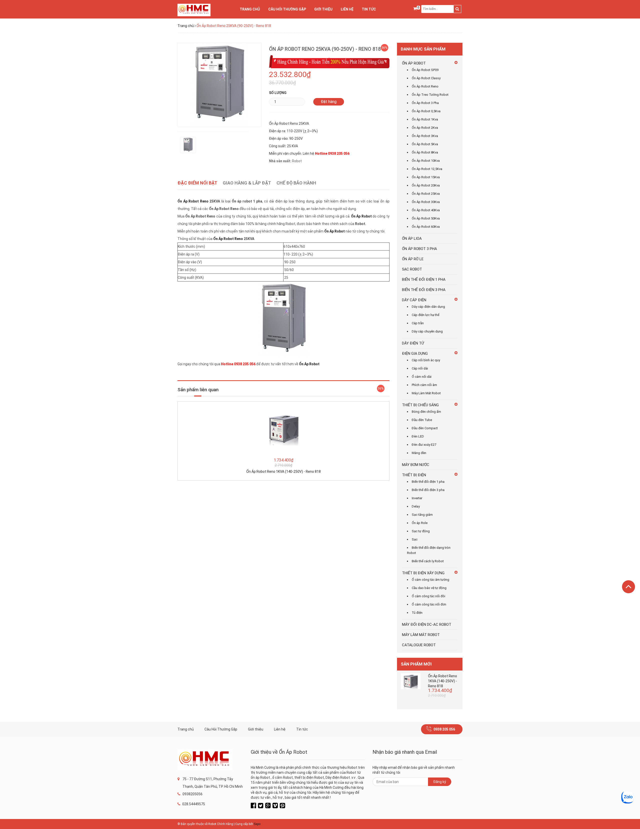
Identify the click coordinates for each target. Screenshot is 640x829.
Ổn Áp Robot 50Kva (426, 218)
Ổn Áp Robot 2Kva (425, 128)
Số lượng (277, 93)
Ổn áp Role (420, 523)
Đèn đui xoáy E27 (424, 444)
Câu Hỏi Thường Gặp (287, 9)
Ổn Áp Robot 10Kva (426, 160)
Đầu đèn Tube (422, 420)
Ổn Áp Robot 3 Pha (425, 103)
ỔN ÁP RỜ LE (413, 259)
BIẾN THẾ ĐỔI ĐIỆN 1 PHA (424, 279)
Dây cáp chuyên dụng (427, 331)
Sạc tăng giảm (422, 514)
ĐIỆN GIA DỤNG (415, 353)
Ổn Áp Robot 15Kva (426, 177)
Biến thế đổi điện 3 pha (428, 490)
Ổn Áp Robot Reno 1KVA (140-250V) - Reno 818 (283, 472)
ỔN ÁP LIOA (412, 238)
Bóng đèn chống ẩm (426, 412)
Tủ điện (417, 612)
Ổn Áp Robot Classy (426, 78)
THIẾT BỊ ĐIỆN (414, 475)
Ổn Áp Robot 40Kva (426, 210)
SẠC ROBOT (412, 269)
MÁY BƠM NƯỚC (415, 464)
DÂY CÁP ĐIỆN (414, 300)
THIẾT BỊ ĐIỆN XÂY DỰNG (423, 573)
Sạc (415, 539)
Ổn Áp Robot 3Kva (425, 136)
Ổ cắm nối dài (422, 376)
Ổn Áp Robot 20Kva (426, 185)
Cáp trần (418, 323)
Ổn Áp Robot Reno (193, 201)
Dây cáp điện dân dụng (428, 306)
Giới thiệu (323, 9)
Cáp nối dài (420, 368)
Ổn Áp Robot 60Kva (426, 226)
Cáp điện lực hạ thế (425, 315)
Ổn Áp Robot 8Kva (425, 152)
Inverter (417, 498)
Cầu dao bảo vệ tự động (429, 588)
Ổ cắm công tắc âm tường (430, 580)
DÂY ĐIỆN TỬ (413, 343)
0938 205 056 (444, 729)
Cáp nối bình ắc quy (426, 360)
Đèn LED (418, 436)
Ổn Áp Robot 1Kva (425, 119)
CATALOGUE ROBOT (419, 645)
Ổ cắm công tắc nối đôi (428, 596)
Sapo (257, 824)
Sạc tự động (421, 531)
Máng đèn (419, 453)
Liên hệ (347, 9)
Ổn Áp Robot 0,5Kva (426, 111)
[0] (415, 9)
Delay (416, 506)
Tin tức (369, 9)
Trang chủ (250, 9)
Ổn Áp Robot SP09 (425, 70)
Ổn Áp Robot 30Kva (426, 202)
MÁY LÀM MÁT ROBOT (421, 634)
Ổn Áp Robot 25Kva (426, 194)
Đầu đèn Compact (425, 428)
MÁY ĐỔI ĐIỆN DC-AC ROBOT (426, 624)
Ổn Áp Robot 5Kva (425, 144)
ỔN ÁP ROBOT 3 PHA (419, 248)
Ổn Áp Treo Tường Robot (430, 94)
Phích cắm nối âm (424, 385)
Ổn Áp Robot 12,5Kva (427, 169)
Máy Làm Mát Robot (426, 393)
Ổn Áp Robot (361, 216)
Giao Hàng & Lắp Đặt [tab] (247, 183)
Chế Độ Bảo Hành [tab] (296, 183)
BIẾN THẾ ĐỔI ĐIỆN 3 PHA (424, 290)
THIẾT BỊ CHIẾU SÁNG (420, 405)
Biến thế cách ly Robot (428, 561)
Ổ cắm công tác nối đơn (429, 604)
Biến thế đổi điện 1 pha (428, 482)
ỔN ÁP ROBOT (414, 63)
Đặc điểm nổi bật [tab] (197, 183)
